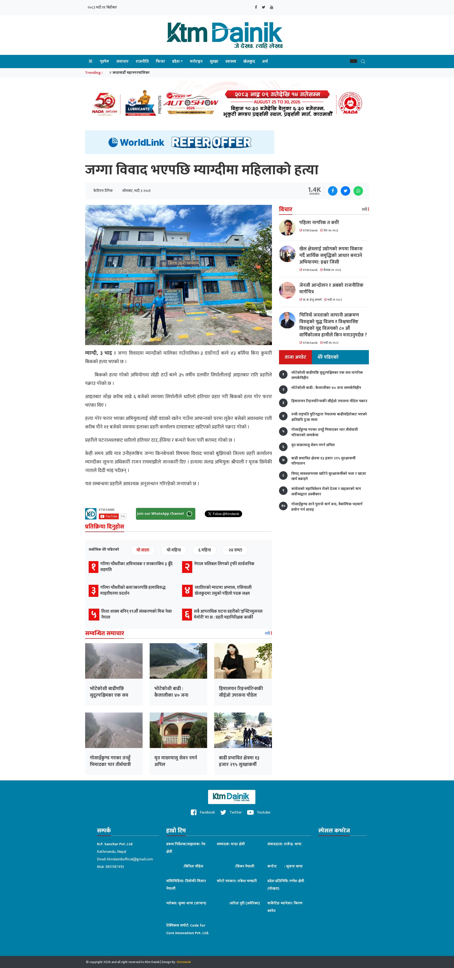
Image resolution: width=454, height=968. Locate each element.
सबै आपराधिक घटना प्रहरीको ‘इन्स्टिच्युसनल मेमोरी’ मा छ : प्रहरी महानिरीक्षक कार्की (228, 614)
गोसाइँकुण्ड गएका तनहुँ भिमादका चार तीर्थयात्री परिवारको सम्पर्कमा (110, 764)
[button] (353, 61)
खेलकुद (249, 61)
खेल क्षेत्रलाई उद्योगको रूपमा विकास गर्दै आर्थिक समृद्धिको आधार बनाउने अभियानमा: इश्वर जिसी (330, 255)
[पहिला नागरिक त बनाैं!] (289, 227)
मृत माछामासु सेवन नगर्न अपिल (175, 761)
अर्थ (265, 61)
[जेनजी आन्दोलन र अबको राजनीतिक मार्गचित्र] (289, 290)
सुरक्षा (214, 61)
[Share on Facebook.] (332, 191)
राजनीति (142, 61)
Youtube (263, 812)
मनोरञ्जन (196, 61)
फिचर (160, 61)
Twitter (235, 812)
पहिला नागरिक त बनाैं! (319, 223)
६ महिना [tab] (204, 550)
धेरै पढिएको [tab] (328, 357)
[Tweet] (345, 191)
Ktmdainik (184, 962)
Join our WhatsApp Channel (161, 513)
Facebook (207, 812)
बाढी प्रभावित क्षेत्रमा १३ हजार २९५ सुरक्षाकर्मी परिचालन (239, 764)
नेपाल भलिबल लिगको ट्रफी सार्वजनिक (224, 564)
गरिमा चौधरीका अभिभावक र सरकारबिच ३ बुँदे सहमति (136, 566)
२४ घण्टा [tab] (235, 550)
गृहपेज (104, 61)
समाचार (122, 61)
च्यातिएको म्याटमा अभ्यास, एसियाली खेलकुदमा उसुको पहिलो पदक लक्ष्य (223, 590)
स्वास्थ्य (230, 61)
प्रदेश (175, 61)
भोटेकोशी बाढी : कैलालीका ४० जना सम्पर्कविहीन (171, 695)
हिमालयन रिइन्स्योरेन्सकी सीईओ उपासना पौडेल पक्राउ (241, 695)
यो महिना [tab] (174, 550)
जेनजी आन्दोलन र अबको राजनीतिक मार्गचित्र (331, 288)
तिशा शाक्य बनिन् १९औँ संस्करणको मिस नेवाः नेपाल (136, 614)
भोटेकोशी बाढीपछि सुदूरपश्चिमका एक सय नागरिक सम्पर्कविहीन (109, 695)
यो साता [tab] (142, 550)
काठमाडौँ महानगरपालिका (131, 73)
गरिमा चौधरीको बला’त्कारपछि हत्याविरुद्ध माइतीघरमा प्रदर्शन (133, 590)
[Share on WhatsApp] (358, 191)
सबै (268, 633)
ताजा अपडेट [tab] (295, 357)
